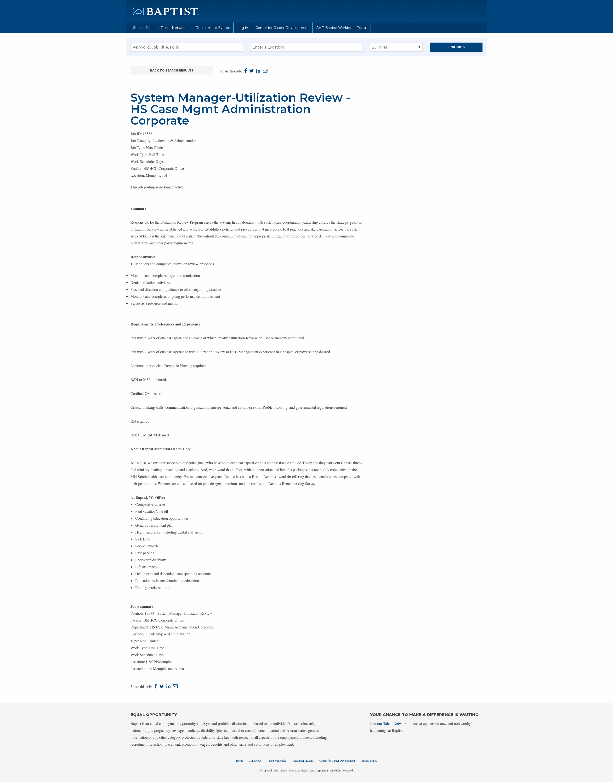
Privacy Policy (369, 760)
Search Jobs (143, 28)
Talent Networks (174, 28)
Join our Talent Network (388, 723)
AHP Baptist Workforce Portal (341, 28)
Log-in (242, 28)
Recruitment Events (213, 28)
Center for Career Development (282, 28)
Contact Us (255, 760)
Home (239, 760)
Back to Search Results (172, 70)
